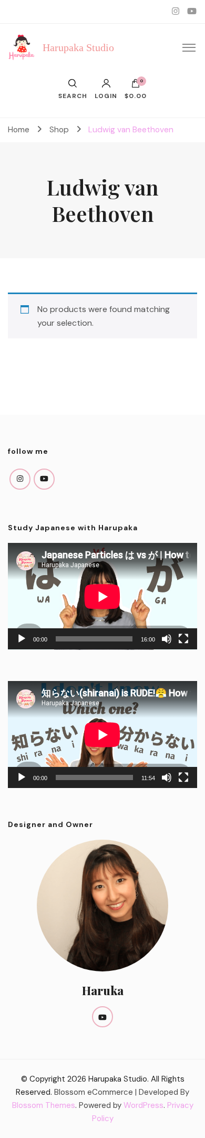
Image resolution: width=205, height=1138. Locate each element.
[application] (102, 596)
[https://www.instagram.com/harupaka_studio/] (19, 479)
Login (106, 95)
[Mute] (166, 639)
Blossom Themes (43, 1105)
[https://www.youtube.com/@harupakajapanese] (44, 479)
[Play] (21, 639)
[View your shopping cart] (135, 86)
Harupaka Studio (78, 47)
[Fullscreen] (183, 639)
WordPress (143, 1105)
